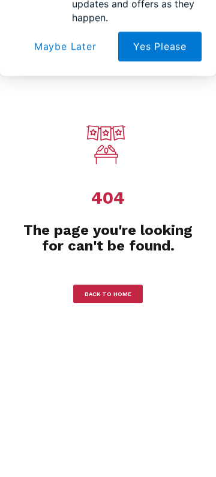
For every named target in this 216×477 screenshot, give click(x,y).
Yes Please (160, 195)
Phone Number (48, 132)
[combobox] (36, 154)
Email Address (46, 77)
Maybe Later (65, 195)
